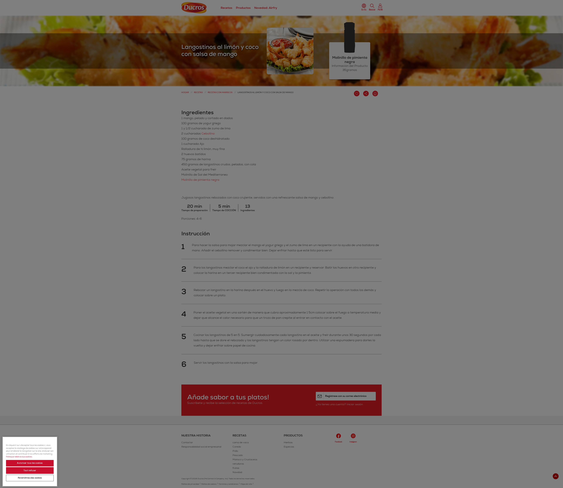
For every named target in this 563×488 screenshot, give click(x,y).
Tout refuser (30, 470)
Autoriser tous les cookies (30, 463)
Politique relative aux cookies (19, 457)
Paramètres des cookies (30, 478)
